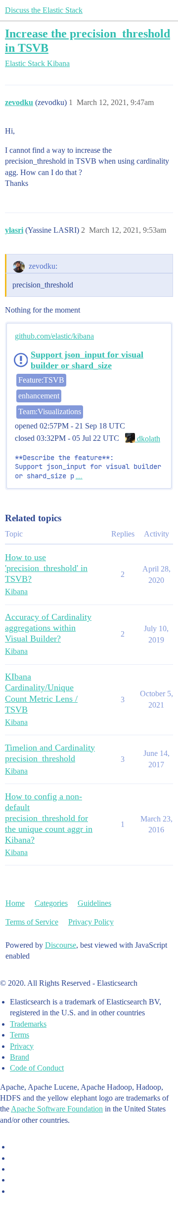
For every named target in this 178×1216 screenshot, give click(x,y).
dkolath (147, 438)
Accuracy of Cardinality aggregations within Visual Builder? (48, 628)
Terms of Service (31, 922)
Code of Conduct (37, 1068)
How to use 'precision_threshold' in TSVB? (46, 568)
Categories (51, 903)
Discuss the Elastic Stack (44, 10)
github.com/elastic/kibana (54, 336)
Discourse (60, 945)
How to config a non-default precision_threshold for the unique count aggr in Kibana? (48, 818)
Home (15, 903)
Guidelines (94, 903)
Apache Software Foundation (57, 1109)
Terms (19, 1035)
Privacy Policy (91, 922)
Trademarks (28, 1024)
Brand (19, 1057)
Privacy (22, 1046)
